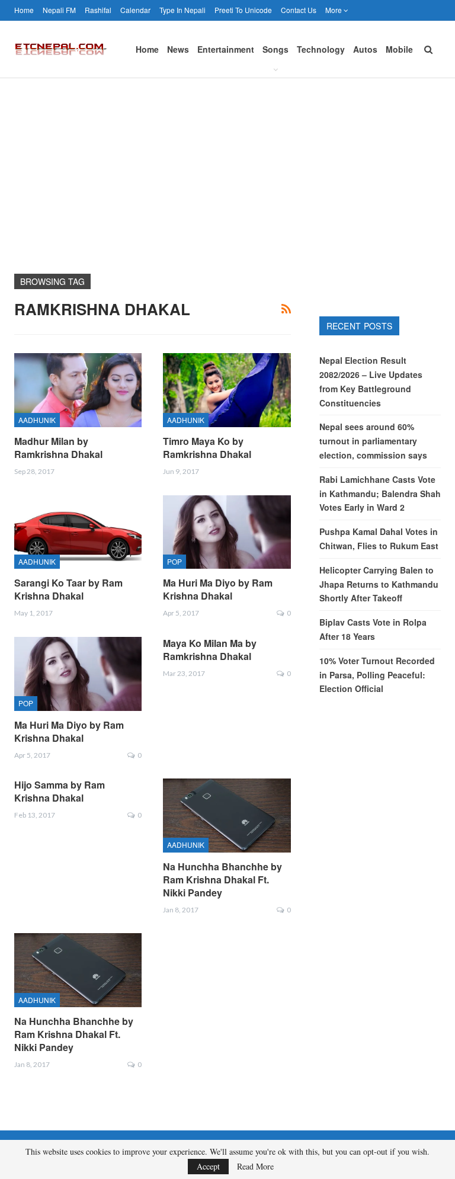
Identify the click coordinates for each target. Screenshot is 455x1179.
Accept (208, 1166)
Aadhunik (37, 420)
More (334, 10)
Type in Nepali (182, 10)
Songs (275, 49)
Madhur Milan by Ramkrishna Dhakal (58, 447)
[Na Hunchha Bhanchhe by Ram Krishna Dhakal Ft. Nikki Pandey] (226, 815)
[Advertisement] (227, 167)
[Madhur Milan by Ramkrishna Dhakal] (78, 390)
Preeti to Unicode (243, 10)
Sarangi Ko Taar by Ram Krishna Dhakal (68, 589)
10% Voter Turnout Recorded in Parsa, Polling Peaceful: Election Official (377, 675)
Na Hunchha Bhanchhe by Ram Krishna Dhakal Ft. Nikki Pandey (222, 879)
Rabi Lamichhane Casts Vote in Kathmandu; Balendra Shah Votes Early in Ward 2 (380, 493)
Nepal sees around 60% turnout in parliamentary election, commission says (373, 441)
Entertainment (225, 49)
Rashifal (98, 10)
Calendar (135, 10)
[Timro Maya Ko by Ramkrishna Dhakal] (226, 390)
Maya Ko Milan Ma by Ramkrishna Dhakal (210, 649)
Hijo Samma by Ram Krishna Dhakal (59, 791)
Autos (365, 49)
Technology (321, 49)
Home (24, 10)
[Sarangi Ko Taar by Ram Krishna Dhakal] (78, 532)
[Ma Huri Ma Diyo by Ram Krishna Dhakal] (226, 532)
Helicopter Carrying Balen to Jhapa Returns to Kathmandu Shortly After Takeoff (378, 584)
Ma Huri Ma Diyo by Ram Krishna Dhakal (218, 589)
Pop (174, 561)
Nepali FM (59, 10)
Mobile (399, 49)
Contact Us (298, 10)
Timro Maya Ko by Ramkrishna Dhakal (207, 447)
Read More (255, 1166)
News (178, 49)
